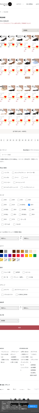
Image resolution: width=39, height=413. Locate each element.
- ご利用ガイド (24, 354)
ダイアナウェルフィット (21, 289)
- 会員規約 (13, 357)
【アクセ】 (7, 224)
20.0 (29, 200)
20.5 (5, 204)
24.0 (33, 209)
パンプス (6, 172)
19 (7, 140)
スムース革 (7, 272)
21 (13, 140)
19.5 (21, 200)
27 (31, 140)
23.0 (15, 209)
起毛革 (18, 272)
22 (16, 140)
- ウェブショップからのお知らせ (5, 354)
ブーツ (16, 177)
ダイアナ (6, 289)
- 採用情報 (33, 370)
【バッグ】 (23, 219)
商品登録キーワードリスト (31, 150)
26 (28, 140)
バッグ (26, 177)
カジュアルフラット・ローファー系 (24, 172)
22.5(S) (6, 209)
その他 (31, 277)
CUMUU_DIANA (22, 294)
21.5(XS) (22, 204)
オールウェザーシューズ (11, 187)
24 (22, 140)
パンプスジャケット (28, 187)
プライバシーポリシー (12, 409)
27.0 (13, 219)
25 (25, 140)
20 (10, 140)
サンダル (6, 177)
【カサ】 (18, 224)
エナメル (27, 272)
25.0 (15, 214)
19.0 (13, 200)
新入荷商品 (30, 4)
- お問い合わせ (24, 351)
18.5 (5, 200)
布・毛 (6, 277)
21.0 (13, 204)
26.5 (5, 219)
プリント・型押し (18, 277)
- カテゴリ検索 (24, 359)
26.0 (33, 214)
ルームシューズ (20, 182)
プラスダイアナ (8, 294)
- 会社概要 (33, 367)
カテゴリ (18, 4)
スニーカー (7, 182)
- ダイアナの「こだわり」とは (33, 354)
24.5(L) (6, 214)
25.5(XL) (24, 214)
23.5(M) (24, 209)
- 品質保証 (33, 365)
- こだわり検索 (24, 357)
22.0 (32, 204)
